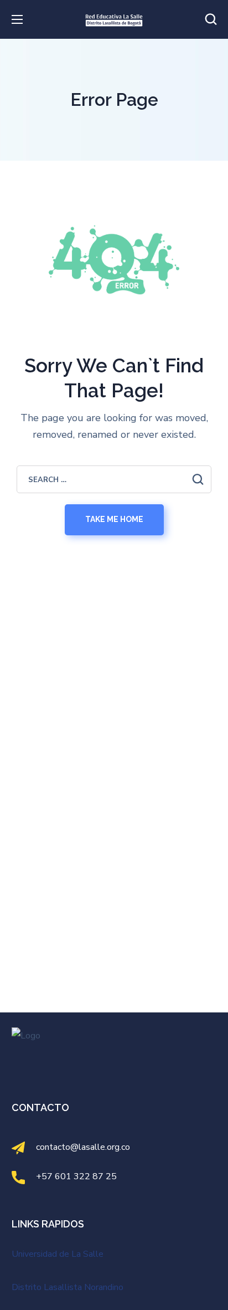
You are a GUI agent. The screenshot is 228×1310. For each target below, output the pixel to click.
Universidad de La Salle (57, 1254)
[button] (210, 19)
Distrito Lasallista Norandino (67, 1287)
